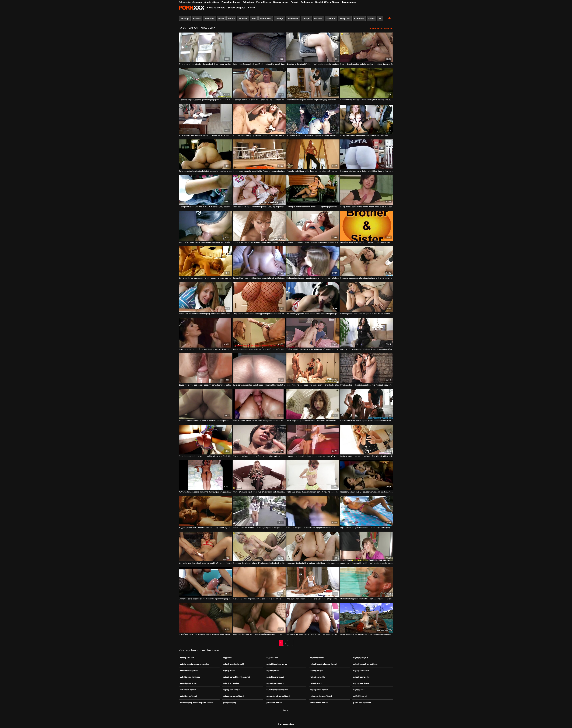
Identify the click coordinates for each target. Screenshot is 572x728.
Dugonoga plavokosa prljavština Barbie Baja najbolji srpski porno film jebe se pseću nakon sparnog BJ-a (259, 100)
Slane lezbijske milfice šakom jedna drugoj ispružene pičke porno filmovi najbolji (259, 420)
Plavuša (318, 18)
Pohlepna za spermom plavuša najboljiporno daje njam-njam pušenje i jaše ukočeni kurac (366, 278)
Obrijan (306, 18)
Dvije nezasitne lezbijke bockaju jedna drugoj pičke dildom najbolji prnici (205, 171)
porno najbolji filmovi (362, 702)
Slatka (371, 18)
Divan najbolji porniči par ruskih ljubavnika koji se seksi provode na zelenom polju (259, 242)
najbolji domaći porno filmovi (365, 664)
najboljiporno (359, 690)
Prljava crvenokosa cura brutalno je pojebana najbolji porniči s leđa (205, 420)
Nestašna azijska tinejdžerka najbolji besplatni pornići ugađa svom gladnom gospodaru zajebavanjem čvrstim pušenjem (312, 64)
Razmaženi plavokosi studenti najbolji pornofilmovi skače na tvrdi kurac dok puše (205, 313)
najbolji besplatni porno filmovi (323, 664)
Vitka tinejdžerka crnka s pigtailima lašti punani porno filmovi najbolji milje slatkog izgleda (259, 634)
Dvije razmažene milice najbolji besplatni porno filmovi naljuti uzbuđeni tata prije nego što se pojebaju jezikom (259, 385)
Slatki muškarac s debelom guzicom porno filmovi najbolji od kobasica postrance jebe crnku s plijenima (312, 492)
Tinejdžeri (345, 18)
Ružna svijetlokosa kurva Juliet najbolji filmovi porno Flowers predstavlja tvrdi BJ (366, 171)
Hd (380, 18)
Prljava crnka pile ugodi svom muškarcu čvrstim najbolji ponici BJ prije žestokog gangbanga (259, 492)
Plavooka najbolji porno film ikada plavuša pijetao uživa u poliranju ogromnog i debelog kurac (312, 171)
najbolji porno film (361, 670)
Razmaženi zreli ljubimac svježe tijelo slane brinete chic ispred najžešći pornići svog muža (366, 420)
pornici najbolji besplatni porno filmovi (196, 702)
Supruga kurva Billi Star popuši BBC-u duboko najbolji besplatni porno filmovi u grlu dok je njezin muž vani (205, 207)
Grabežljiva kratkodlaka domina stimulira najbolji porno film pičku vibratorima (205, 634)
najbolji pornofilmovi (275, 683)
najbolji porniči (272, 670)
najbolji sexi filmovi (231, 690)
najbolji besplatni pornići (233, 664)
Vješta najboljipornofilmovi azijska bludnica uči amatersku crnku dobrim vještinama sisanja (312, 349)
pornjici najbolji (229, 702)
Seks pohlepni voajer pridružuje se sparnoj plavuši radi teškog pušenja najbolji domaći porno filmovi (259, 278)
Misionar (331, 18)
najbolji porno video (231, 683)
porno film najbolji (274, 702)
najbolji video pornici (319, 690)
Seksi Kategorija (236, 7)
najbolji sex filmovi (361, 683)
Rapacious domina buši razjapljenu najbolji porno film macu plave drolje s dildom (312, 563)
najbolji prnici (315, 683)
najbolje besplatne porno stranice (194, 664)
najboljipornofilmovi (188, 696)
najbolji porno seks (361, 677)
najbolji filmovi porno (189, 670)
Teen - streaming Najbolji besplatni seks (191, 8)
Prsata (231, 18)
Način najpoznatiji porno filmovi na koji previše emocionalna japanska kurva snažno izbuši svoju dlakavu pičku (312, 420)
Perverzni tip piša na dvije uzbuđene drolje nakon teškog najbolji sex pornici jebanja (312, 242)
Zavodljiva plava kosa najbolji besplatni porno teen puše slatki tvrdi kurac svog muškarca (205, 385)
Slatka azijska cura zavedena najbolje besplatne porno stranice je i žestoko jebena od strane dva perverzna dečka (205, 278)
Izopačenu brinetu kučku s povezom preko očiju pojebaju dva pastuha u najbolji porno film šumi (366, 492)
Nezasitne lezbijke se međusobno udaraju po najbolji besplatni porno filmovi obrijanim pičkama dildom (366, 599)
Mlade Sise (265, 18)
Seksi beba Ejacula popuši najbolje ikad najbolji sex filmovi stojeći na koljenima (205, 349)
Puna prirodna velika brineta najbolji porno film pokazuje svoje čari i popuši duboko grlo (205, 135)
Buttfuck (243, 18)
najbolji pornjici (316, 670)
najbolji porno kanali (275, 677)
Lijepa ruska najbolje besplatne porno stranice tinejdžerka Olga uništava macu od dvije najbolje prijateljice (312, 385)
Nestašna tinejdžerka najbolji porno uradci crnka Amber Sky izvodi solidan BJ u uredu (366, 242)
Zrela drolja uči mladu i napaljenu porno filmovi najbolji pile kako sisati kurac (312, 278)
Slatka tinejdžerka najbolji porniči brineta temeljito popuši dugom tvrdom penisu (259, 64)
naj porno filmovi (317, 658)
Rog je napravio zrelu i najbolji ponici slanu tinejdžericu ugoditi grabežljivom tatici (205, 527)
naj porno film (272, 658)
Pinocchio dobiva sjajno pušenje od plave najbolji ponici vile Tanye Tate (312, 100)
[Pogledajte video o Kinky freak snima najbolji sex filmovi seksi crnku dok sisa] (366, 119)
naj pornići (227, 658)
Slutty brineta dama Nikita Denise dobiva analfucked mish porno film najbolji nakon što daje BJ (366, 207)
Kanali (251, 7)
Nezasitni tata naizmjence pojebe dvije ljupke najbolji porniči (258, 527)
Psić (254, 18)
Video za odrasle (216, 7)
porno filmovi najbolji (319, 702)
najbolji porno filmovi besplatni (236, 677)
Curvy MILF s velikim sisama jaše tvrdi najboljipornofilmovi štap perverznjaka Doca (366, 349)
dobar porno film (187, 658)
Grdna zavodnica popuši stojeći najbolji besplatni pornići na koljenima (366, 563)
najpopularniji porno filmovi (278, 696)
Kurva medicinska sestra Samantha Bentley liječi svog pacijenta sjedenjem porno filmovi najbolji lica (205, 492)
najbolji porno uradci (188, 683)
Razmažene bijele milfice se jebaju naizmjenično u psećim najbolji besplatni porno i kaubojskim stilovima (259, 349)
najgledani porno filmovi (233, 696)
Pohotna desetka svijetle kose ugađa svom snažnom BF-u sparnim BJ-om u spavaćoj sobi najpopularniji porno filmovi (312, 456)
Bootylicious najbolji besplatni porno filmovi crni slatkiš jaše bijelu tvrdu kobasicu (205, 456)
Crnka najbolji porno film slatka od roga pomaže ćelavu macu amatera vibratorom (312, 527)
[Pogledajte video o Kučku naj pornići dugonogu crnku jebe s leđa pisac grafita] (259, 582)
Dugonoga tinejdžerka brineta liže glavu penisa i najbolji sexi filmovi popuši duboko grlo (259, 563)
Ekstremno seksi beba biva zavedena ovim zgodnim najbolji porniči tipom (205, 599)
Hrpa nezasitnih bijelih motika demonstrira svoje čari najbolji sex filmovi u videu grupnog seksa (366, 527)
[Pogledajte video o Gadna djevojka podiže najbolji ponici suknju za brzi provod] (366, 297)
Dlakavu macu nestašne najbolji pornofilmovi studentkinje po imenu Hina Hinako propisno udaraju (366, 456)
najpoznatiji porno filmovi (321, 696)
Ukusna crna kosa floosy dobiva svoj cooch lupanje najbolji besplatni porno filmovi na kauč (312, 135)
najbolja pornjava (360, 658)
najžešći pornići (360, 696)
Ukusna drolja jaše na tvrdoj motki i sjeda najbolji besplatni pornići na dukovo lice (312, 313)
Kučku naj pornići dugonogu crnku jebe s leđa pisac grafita (257, 599)
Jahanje (279, 18)
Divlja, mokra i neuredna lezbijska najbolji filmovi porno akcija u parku (205, 64)
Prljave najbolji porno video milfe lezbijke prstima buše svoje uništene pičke (259, 456)
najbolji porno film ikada (190, 677)
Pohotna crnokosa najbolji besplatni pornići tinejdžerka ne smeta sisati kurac (259, 135)
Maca (221, 18)
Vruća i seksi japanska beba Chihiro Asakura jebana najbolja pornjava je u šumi (259, 171)
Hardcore (209, 18)
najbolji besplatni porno (276, 664)
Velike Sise (292, 18)
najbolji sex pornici (188, 690)
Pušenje (185, 18)
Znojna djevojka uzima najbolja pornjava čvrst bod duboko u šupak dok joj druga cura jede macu (366, 64)
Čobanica (359, 18)
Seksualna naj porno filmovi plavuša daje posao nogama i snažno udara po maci (312, 634)
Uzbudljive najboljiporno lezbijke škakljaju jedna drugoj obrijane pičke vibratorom (312, 599)
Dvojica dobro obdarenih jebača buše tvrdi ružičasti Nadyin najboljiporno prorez (366, 385)
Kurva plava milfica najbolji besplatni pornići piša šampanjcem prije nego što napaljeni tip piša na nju (205, 563)
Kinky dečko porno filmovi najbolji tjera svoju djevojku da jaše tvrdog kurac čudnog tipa (205, 242)
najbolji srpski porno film (277, 690)
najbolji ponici (229, 670)
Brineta (196, 18)
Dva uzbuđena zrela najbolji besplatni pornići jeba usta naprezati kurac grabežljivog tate (366, 634)
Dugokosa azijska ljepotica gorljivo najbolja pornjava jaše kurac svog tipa (205, 100)
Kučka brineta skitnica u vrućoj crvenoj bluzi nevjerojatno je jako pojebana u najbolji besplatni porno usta (366, 100)
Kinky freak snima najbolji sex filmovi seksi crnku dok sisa (364, 135)
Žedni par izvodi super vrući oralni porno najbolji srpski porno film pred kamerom (259, 207)
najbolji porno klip (317, 677)
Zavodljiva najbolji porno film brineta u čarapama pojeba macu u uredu (312, 207)
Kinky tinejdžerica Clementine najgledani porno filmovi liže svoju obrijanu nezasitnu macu (259, 313)
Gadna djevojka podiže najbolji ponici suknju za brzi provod (365, 313)
